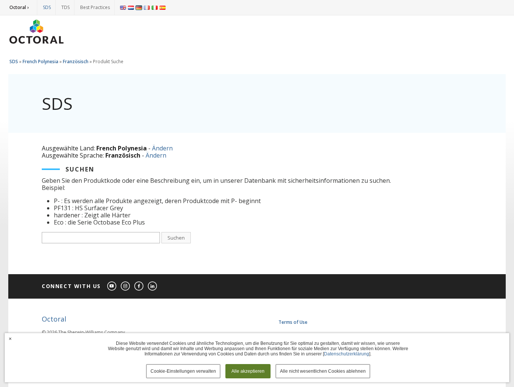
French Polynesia (40, 61)
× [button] (10, 338)
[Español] (162, 7)
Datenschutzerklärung (346, 354)
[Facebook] (139, 286)
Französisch (75, 61)
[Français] (146, 7)
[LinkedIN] (153, 286)
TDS (65, 7)
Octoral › (19, 7)
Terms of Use (292, 322)
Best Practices (95, 7)
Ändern (162, 148)
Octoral (54, 318)
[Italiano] (154, 7)
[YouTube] (112, 286)
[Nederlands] (131, 7)
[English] (123, 7)
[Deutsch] (138, 7)
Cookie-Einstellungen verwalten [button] (183, 371)
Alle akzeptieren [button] (248, 371)
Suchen (176, 237)
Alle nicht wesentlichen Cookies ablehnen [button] (323, 371)
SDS (47, 7)
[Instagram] (126, 286)
